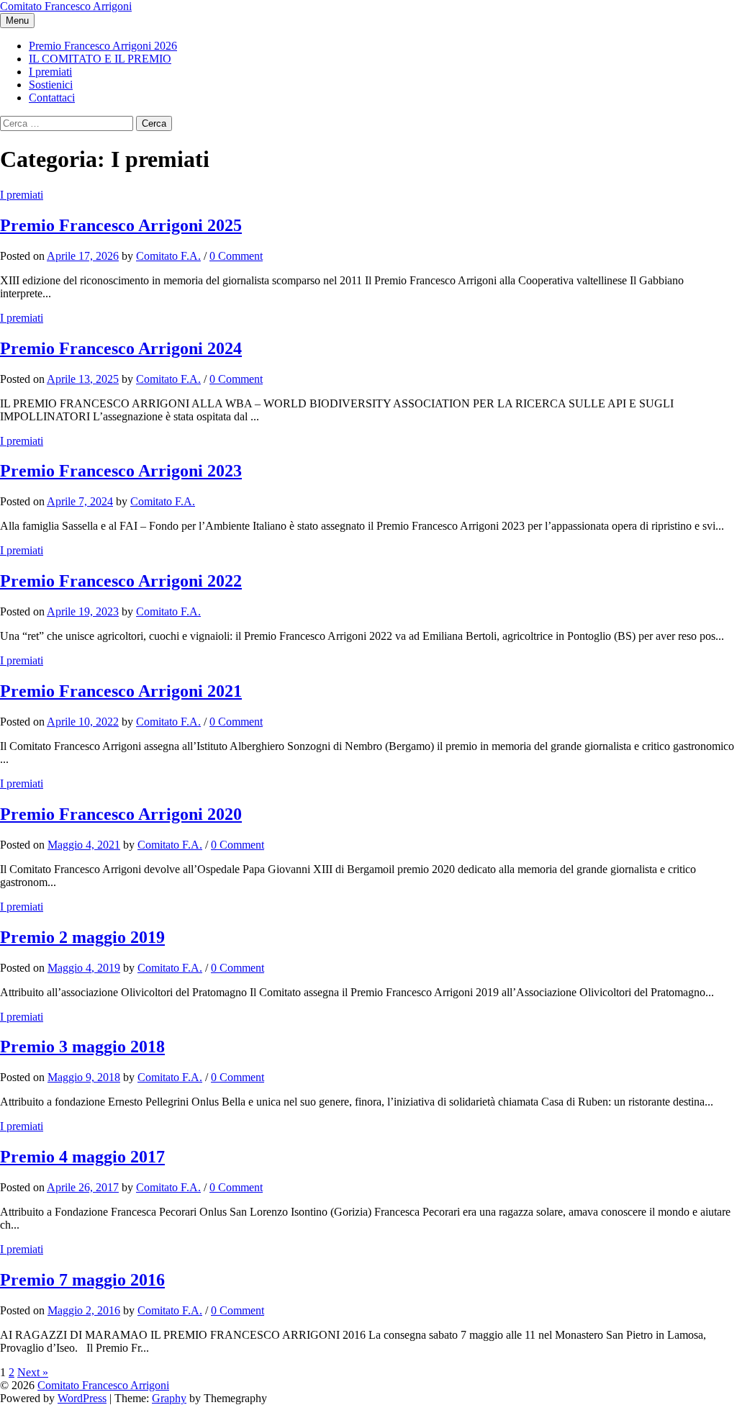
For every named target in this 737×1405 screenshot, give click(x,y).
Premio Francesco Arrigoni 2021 (121, 691)
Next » (32, 1372)
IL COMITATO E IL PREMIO (100, 59)
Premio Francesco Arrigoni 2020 (121, 814)
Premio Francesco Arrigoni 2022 (121, 581)
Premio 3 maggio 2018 (82, 1046)
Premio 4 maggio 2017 (82, 1156)
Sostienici (51, 84)
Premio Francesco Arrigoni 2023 (121, 470)
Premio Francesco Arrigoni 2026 (103, 46)
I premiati (50, 71)
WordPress (82, 1398)
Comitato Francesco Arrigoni (66, 6)
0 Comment (236, 256)
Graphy (169, 1398)
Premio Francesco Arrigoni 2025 (121, 225)
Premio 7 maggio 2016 (82, 1279)
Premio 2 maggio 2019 (82, 937)
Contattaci (52, 97)
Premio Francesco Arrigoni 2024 (121, 348)
